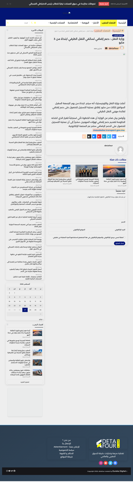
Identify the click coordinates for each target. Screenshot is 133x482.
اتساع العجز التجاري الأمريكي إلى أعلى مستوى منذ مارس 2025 (67, 4)
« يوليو (41, 319)
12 (30, 301)
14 (19, 301)
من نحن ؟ (66, 440)
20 (25, 305)
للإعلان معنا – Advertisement (66, 447)
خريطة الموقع (66, 457)
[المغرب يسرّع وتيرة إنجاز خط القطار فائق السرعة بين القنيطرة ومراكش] (59, 171)
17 (40, 305)
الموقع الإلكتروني (79, 230)
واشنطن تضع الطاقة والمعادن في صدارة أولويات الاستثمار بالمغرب (19, 362)
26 (30, 310)
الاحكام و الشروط (66, 453)
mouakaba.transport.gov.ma (109, 130)
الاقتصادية (73, 23)
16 (9, 301)
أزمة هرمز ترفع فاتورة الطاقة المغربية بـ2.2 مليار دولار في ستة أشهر (115, 181)
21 (19, 305)
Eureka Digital (119, 471)
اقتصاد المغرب (108, 23)
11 (35, 301)
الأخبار (96, 23)
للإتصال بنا (66, 443)
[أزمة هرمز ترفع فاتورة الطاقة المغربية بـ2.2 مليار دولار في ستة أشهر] (114, 171)
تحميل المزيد (25, 382)
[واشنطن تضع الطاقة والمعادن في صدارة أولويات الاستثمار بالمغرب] (37, 362)
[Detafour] (66, 13)
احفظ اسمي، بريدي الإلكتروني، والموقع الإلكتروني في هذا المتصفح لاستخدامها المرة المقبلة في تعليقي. (88, 237)
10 (40, 301)
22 (14, 305)
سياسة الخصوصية (66, 450)
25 (35, 310)
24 (40, 310)
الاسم (123, 222)
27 (25, 310)
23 (9, 305)
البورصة (85, 23)
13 (25, 301)
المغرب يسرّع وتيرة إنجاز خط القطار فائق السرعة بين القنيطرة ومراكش (59, 180)
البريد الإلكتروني (120, 230)
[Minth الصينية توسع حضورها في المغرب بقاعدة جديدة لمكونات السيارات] (87, 171)
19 (30, 305)
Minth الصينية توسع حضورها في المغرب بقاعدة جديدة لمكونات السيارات (87, 181)
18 (35, 305)
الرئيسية (122, 23)
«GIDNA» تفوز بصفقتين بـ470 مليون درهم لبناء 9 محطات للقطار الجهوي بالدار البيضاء (19, 372)
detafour (114, 48)
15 (14, 301)
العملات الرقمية (57, 23)
